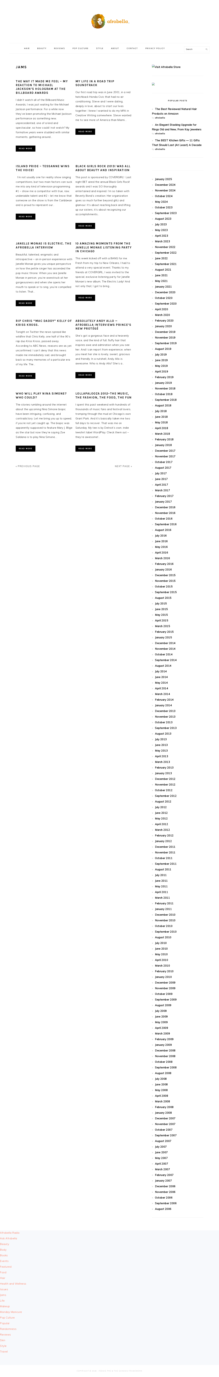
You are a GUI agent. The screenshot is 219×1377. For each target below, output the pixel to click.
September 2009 (166, 999)
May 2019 (161, 365)
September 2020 (166, 303)
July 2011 (161, 875)
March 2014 (162, 694)
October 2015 (163, 586)
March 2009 (162, 1033)
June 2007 (161, 1152)
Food (3, 1272)
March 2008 (162, 1101)
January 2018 (163, 445)
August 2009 (163, 1005)
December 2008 (165, 1050)
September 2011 (166, 863)
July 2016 (161, 535)
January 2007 (163, 1180)
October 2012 (163, 790)
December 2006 (165, 1186)
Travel (4, 1351)
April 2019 (161, 371)
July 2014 (161, 671)
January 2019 (163, 382)
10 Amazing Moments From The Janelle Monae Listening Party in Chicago (103, 247)
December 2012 (165, 778)
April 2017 (161, 484)
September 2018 (166, 399)
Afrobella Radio (10, 1232)
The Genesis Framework (128, 1371)
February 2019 (164, 377)
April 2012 (161, 824)
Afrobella (109, 20)
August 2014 (163, 665)
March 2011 (162, 897)
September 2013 (166, 728)
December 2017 (165, 450)
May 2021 (161, 281)
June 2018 (161, 416)
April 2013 (161, 756)
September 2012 (166, 795)
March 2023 (162, 241)
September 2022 (166, 252)
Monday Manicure (11, 1312)
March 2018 (162, 433)
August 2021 (163, 269)
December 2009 (165, 982)
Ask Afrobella (8, 1238)
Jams (3, 1295)
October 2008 (163, 1061)
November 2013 (165, 716)
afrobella (160, 117)
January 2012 (163, 841)
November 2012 (165, 784)
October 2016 (163, 518)
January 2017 (163, 501)
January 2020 (163, 326)
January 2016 (163, 569)
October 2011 (163, 858)
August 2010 (163, 937)
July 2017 (161, 473)
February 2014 (164, 699)
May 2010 (161, 954)
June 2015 (161, 609)
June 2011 (161, 880)
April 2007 (161, 1163)
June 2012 (161, 812)
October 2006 (163, 1197)
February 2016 (164, 563)
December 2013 (165, 711)
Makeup (5, 1306)
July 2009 (161, 1010)
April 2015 (161, 620)
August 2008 (163, 1073)
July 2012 (161, 807)
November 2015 (165, 580)
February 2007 (164, 1175)
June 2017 (161, 479)
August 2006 (163, 1209)
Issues (4, 1289)
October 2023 (163, 207)
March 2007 (162, 1169)
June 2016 (161, 541)
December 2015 (165, 575)
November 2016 (165, 513)
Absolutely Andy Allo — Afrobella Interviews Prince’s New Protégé (103, 324)
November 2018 (165, 388)
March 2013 (162, 762)
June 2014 (161, 677)
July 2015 (161, 603)
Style (3, 1346)
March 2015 (162, 626)
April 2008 (161, 1095)
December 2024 (165, 184)
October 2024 (163, 196)
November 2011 (165, 852)
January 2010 (163, 977)
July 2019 (161, 354)
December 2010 (165, 914)
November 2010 (165, 920)
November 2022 (165, 247)
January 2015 (163, 637)
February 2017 (164, 496)
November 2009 (165, 988)
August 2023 (163, 218)
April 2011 (161, 892)
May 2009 (161, 1022)
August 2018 (163, 405)
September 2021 (166, 264)
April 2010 (161, 960)
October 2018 (163, 394)
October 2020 (163, 298)
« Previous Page (28, 466)
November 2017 (165, 456)
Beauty (4, 1244)
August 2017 (163, 467)
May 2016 (161, 547)
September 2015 (166, 592)
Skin (2, 1340)
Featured (5, 1266)
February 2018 (164, 439)
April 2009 (161, 1027)
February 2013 (164, 767)
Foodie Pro (105, 1371)
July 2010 (161, 943)
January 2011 (163, 909)
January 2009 (163, 1044)
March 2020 (162, 315)
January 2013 (163, 773)
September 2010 (166, 931)
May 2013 (161, 750)
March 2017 (162, 490)
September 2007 (166, 1135)
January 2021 (163, 286)
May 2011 (161, 886)
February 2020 (164, 320)
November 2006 (165, 1192)
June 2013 (161, 745)
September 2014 (166, 660)
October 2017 (163, 462)
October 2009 (163, 994)
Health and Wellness (13, 1283)
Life (2, 1300)
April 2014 (161, 688)
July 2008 (161, 1078)
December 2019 (165, 331)
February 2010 (164, 971)
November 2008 (165, 1056)
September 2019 (166, 343)
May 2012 (161, 818)
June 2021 (161, 275)
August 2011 (163, 869)
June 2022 (161, 258)
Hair (2, 1278)
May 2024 (161, 201)
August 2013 (163, 733)
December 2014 (165, 643)
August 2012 (163, 801)
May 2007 (161, 1158)
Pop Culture (7, 1317)
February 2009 (164, 1039)
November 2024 (165, 190)
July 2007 (161, 1146)
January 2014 (163, 705)
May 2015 (161, 614)
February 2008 (164, 1107)
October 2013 (163, 722)
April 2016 (161, 552)
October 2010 (163, 926)
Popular (5, 1323)
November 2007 (165, 1124)
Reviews (5, 1334)
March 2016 (162, 558)
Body (3, 1249)
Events (4, 1261)
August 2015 (163, 597)
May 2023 (161, 230)
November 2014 (165, 648)
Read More (25, 148)
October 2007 (163, 1129)
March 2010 (162, 965)
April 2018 (161, 428)
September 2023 (166, 213)
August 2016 (163, 530)
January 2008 (163, 1112)
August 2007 (163, 1141)
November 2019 (165, 337)
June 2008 (161, 1084)
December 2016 (165, 507)
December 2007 (165, 1118)
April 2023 (161, 235)
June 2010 (161, 948)
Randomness (8, 1329)
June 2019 (161, 360)
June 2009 (161, 1016)
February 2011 (164, 903)
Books (4, 1255)
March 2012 (162, 829)
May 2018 (161, 422)
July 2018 (161, 411)
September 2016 (166, 524)
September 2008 (166, 1067)
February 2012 (164, 835)
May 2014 (161, 682)
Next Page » (123, 466)
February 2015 (164, 631)
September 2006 (166, 1203)
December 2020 (165, 292)
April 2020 (161, 309)
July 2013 (161, 739)
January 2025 (163, 179)
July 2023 (161, 224)
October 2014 (163, 654)
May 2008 (161, 1090)
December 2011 (165, 846)
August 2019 (163, 348)
